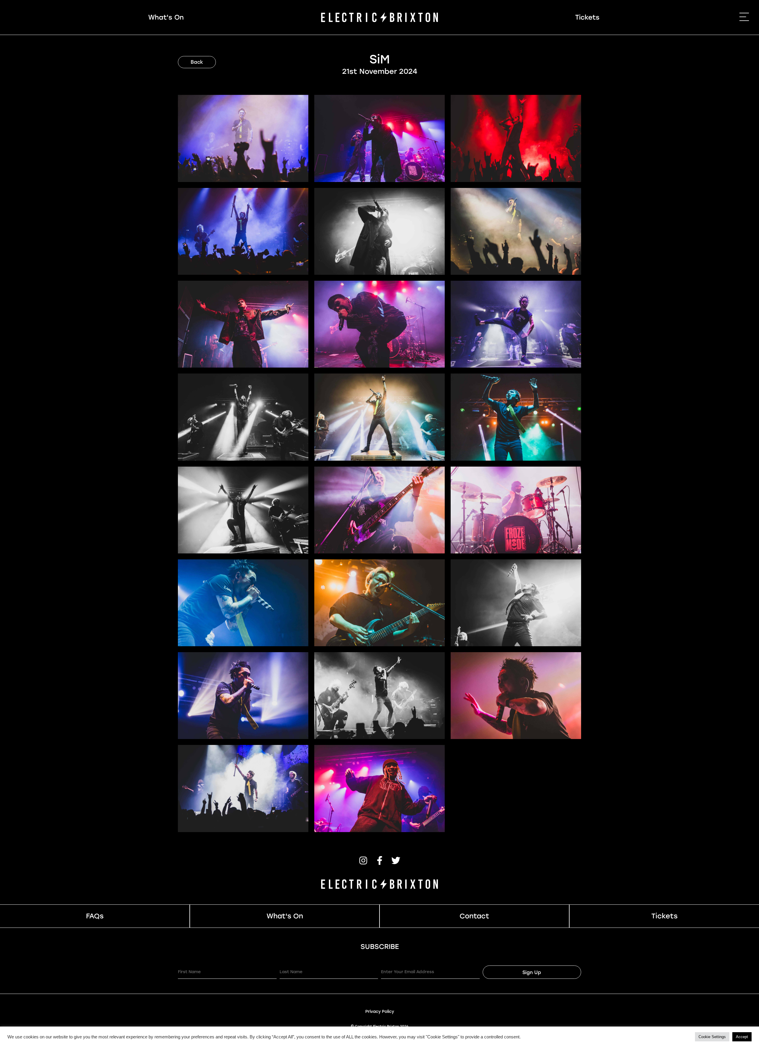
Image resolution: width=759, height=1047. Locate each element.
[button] (363, 860)
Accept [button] (742, 1037)
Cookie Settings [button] (712, 1037)
